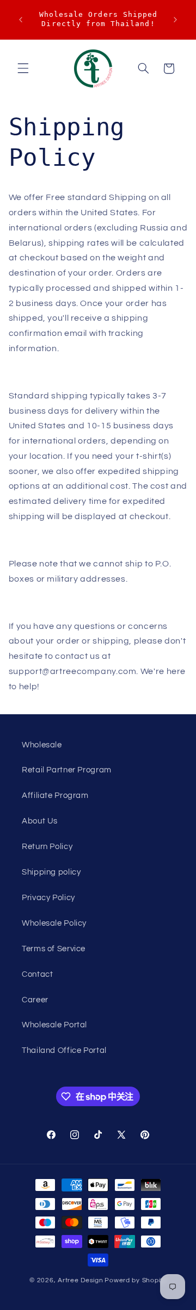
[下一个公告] (175, 20)
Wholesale (42, 745)
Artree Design (80, 1280)
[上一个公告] (21, 20)
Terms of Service (53, 949)
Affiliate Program (55, 795)
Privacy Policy (48, 898)
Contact (37, 974)
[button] (22, 68)
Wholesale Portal (54, 1025)
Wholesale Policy (54, 923)
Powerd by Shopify (136, 1280)
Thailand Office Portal (64, 1050)
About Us (40, 821)
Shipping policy (51, 872)
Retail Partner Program (67, 770)
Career (35, 1000)
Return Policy (47, 847)
